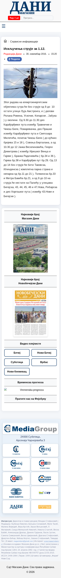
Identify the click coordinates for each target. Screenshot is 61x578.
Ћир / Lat (14, 18)
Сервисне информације (24, 41)
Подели (15, 59)
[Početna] (30, 8)
